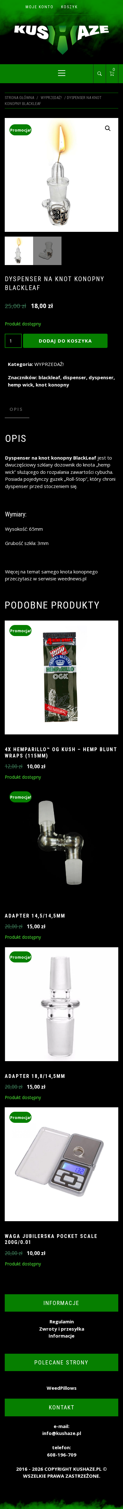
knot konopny (52, 384)
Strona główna (19, 97)
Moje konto (40, 7)
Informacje (61, 1336)
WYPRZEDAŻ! (51, 97)
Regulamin (62, 1321)
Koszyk (69, 7)
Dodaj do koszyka (65, 340)
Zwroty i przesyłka (61, 1329)
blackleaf (49, 377)
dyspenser (101, 377)
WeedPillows (62, 1388)
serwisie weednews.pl (62, 578)
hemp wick (20, 384)
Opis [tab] (16, 409)
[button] (108, 128)
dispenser (74, 377)
